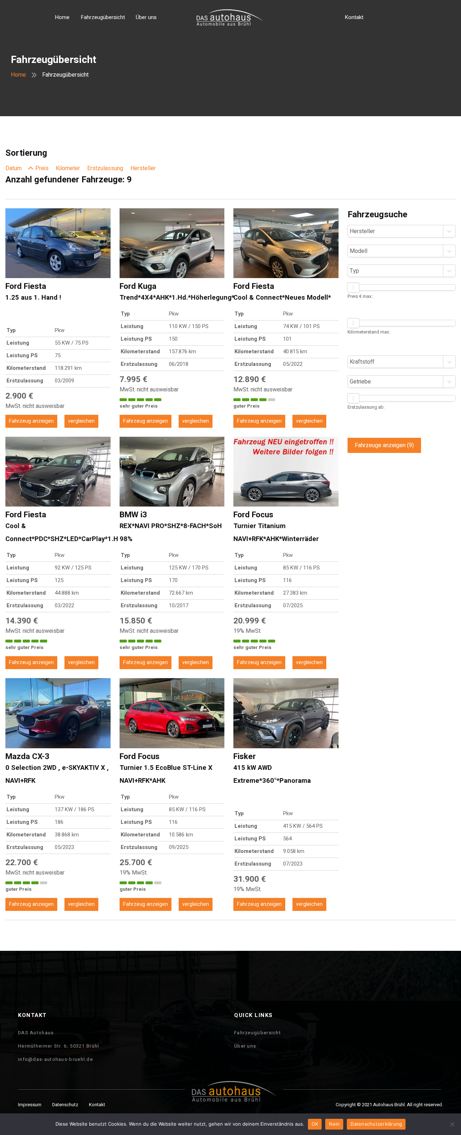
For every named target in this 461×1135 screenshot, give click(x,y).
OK (315, 1124)
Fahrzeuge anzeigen (384, 445)
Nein (334, 1124)
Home (18, 75)
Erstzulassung (105, 168)
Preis (42, 168)
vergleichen (81, 421)
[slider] (353, 287)
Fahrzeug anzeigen (31, 421)
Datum (13, 168)
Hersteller (143, 168)
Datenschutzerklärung (376, 1124)
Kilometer (68, 168)
